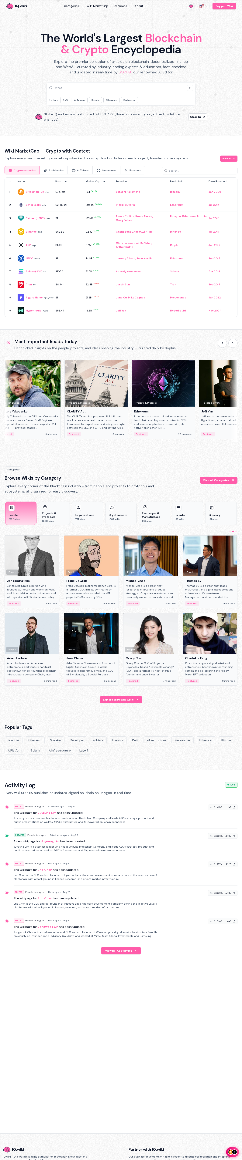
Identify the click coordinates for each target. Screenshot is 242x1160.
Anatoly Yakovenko (128, 271)
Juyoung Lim (47, 813)
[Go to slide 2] (233, 531)
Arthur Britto (124, 247)
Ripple (174, 245)
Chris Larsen (124, 243)
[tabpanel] (121, 247)
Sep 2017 (214, 284)
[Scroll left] (222, 343)
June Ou (121, 297)
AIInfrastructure (60, 750)
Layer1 (83, 750)
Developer (77, 740)
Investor (117, 740)
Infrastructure (156, 740)
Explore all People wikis (118, 699)
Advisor (98, 740)
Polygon (175, 216)
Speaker (55, 740)
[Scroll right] (232, 343)
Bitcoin (95, 100)
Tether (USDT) (35, 218)
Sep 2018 (214, 258)
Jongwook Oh (48, 927)
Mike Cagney (136, 297)
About (139, 6)
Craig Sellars (124, 220)
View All (226, 158)
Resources (120, 6)
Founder (13, 740)
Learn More (185, 117)
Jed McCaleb (142, 243)
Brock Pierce (143, 216)
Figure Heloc (34, 297)
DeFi (65, 100)
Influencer (206, 740)
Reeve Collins (125, 216)
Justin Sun (123, 284)
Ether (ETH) (33, 205)
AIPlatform (15, 750)
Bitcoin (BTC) (35, 191)
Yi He (149, 231)
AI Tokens (79, 100)
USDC (29, 258)
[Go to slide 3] (236, 531)
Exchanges (129, 100)
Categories (71, 6)
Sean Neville (145, 258)
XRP (28, 245)
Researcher (182, 740)
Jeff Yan (121, 310)
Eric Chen (45, 870)
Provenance (178, 297)
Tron (29, 284)
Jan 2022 (215, 297)
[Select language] (203, 6)
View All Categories (216, 480)
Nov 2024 (215, 310)
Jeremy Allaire (125, 258)
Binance (31, 231)
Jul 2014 (214, 205)
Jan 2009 (215, 191)
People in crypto (34, 806)
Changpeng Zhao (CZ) (130, 231)
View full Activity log (118, 950)
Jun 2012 (214, 245)
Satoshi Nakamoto (128, 191)
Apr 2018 (214, 271)
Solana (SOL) (34, 271)
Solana (174, 271)
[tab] (22, 170)
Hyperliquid (34, 310)
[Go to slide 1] (230, 531)
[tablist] (75, 170)
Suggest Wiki (224, 6)
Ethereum (111, 100)
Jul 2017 (214, 231)
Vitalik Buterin (125, 205)
